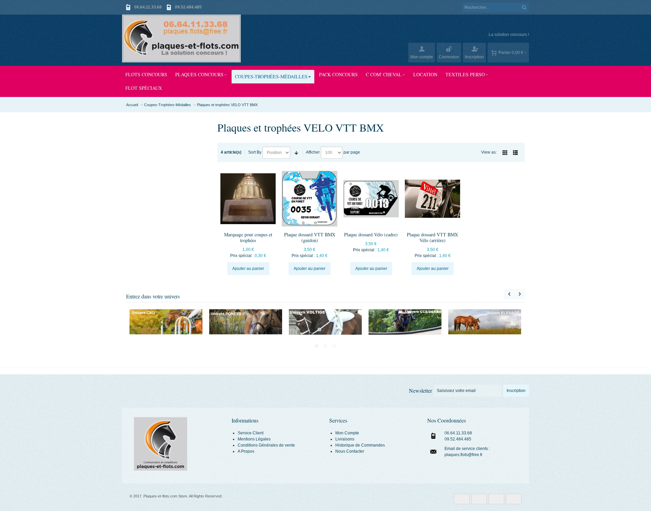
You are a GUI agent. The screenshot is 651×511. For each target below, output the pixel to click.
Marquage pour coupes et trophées (248, 237)
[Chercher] (524, 7)
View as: (489, 152)
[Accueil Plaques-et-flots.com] (181, 39)
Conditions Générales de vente (266, 445)
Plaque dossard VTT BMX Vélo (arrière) (432, 237)
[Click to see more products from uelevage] (484, 321)
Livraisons (344, 439)
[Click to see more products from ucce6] (405, 322)
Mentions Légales (254, 439)
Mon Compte (347, 433)
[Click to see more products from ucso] (166, 321)
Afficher (313, 152)
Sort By (254, 152)
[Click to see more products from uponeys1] (245, 321)
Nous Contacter (349, 451)
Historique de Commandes (360, 445)
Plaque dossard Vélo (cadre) (371, 234)
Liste (515, 153)
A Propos (246, 451)
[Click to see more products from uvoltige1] (325, 321)
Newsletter (420, 390)
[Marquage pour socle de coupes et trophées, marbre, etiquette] (248, 198)
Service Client (250, 433)
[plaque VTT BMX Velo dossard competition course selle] (432, 198)
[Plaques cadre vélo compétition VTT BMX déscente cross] (371, 198)
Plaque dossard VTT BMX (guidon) (309, 237)
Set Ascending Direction (296, 153)
